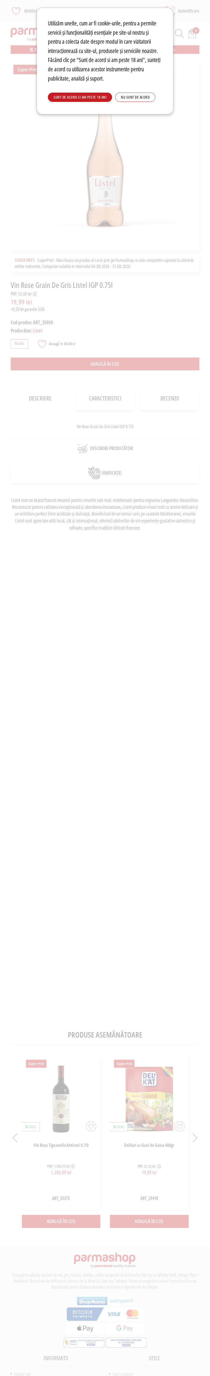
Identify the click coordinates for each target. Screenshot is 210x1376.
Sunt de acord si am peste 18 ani (80, 97)
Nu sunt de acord (135, 97)
